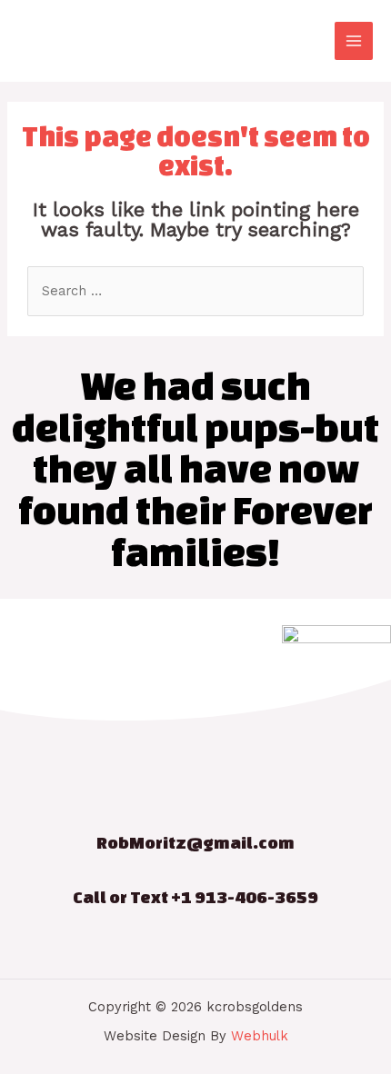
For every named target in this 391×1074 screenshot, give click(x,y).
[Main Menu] (354, 41)
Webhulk (259, 1036)
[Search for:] (195, 291)
